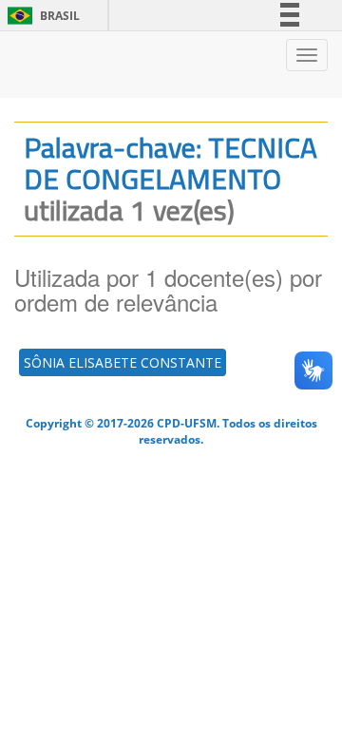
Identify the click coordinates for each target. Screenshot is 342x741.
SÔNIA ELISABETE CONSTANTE (122, 362)
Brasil (40, 16)
